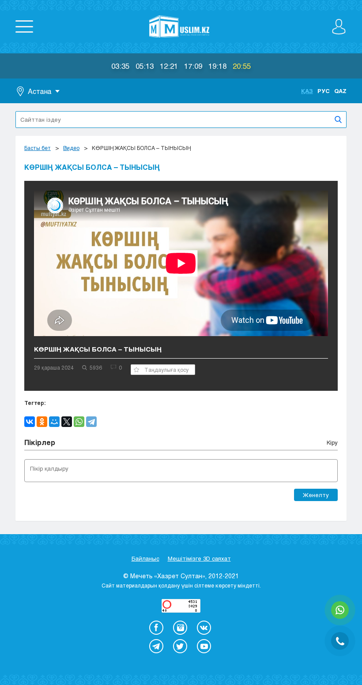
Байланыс (145, 558)
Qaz (340, 90)
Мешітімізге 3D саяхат (199, 558)
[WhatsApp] (79, 421)
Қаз (307, 90)
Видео (71, 148)
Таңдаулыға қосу (166, 370)
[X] (66, 421)
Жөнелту (316, 494)
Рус (323, 90)
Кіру (332, 442)
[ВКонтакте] (29, 421)
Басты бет (37, 148)
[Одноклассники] (42, 421)
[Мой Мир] (54, 421)
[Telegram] (91, 421)
